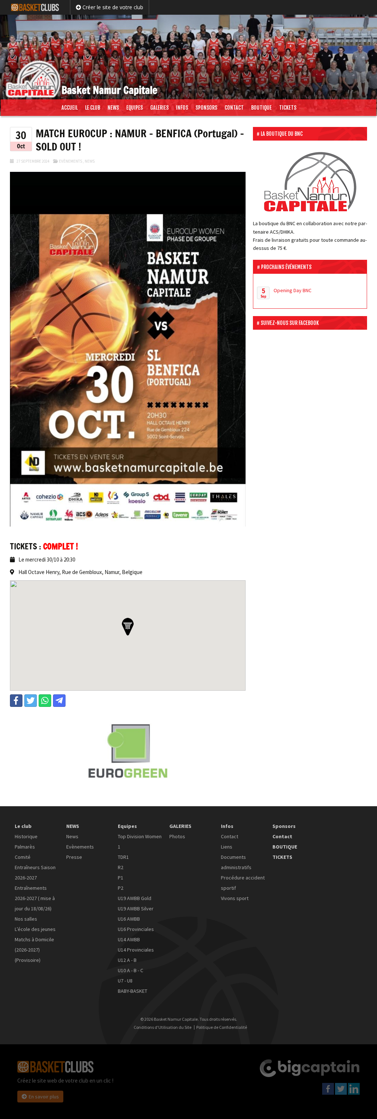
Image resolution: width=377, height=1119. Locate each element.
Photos (177, 836)
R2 (120, 867)
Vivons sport (235, 898)
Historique (26, 836)
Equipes (134, 108)
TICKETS (287, 108)
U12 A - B (127, 960)
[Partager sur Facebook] (16, 700)
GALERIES (159, 108)
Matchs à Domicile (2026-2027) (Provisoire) (34, 949)
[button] (128, 626)
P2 (120, 888)
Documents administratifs (236, 862)
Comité (23, 857)
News (90, 161)
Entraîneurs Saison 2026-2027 (35, 872)
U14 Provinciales (136, 949)
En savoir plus (44, 1096)
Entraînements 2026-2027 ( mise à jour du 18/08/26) (35, 898)
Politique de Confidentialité (221, 1027)
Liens (226, 846)
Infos (182, 108)
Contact (234, 108)
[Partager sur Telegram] (59, 700)
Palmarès (25, 846)
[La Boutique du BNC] (310, 182)
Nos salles (26, 919)
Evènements (70, 161)
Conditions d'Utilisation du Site (162, 1027)
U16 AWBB (129, 919)
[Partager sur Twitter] (30, 700)
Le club (92, 108)
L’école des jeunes (35, 929)
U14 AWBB (129, 939)
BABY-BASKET (132, 991)
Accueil (69, 108)
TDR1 (123, 857)
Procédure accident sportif (243, 882)
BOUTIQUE (261, 108)
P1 (120, 877)
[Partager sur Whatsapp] (45, 700)
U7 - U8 (125, 980)
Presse (74, 857)
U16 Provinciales (136, 929)
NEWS (113, 108)
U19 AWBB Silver (136, 908)
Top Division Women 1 (140, 841)
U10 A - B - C (130, 970)
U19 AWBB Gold (134, 898)
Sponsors (206, 108)
